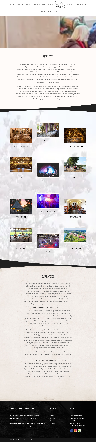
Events (44, 4)
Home (12, 4)
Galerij (41, 11)
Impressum (21, 439)
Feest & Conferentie (32, 4)
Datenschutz (27, 439)
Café (49, 4)
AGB (31, 439)
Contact (49, 11)
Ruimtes (69, 4)
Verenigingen (80, 4)
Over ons (19, 4)
